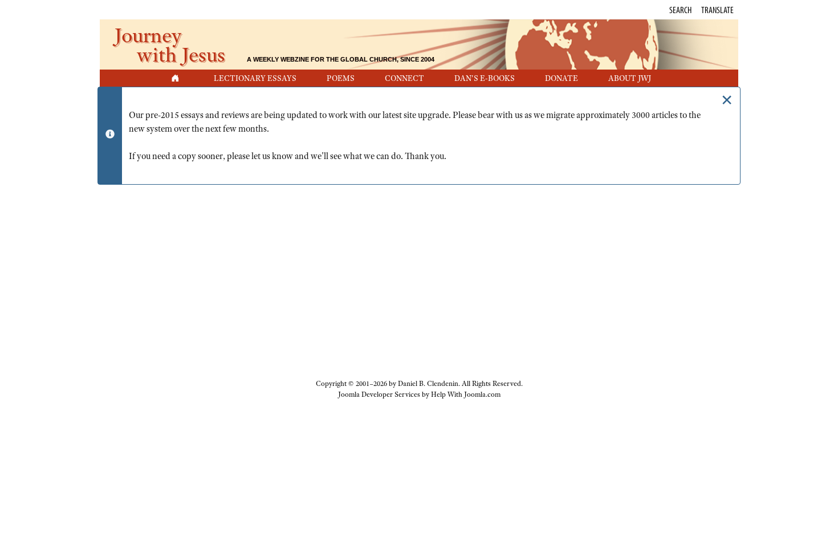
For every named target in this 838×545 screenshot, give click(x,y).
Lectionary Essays (255, 78)
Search (680, 9)
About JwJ (629, 78)
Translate (717, 9)
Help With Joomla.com (466, 394)
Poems (341, 78)
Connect (404, 78)
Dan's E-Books (484, 78)
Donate (561, 78)
